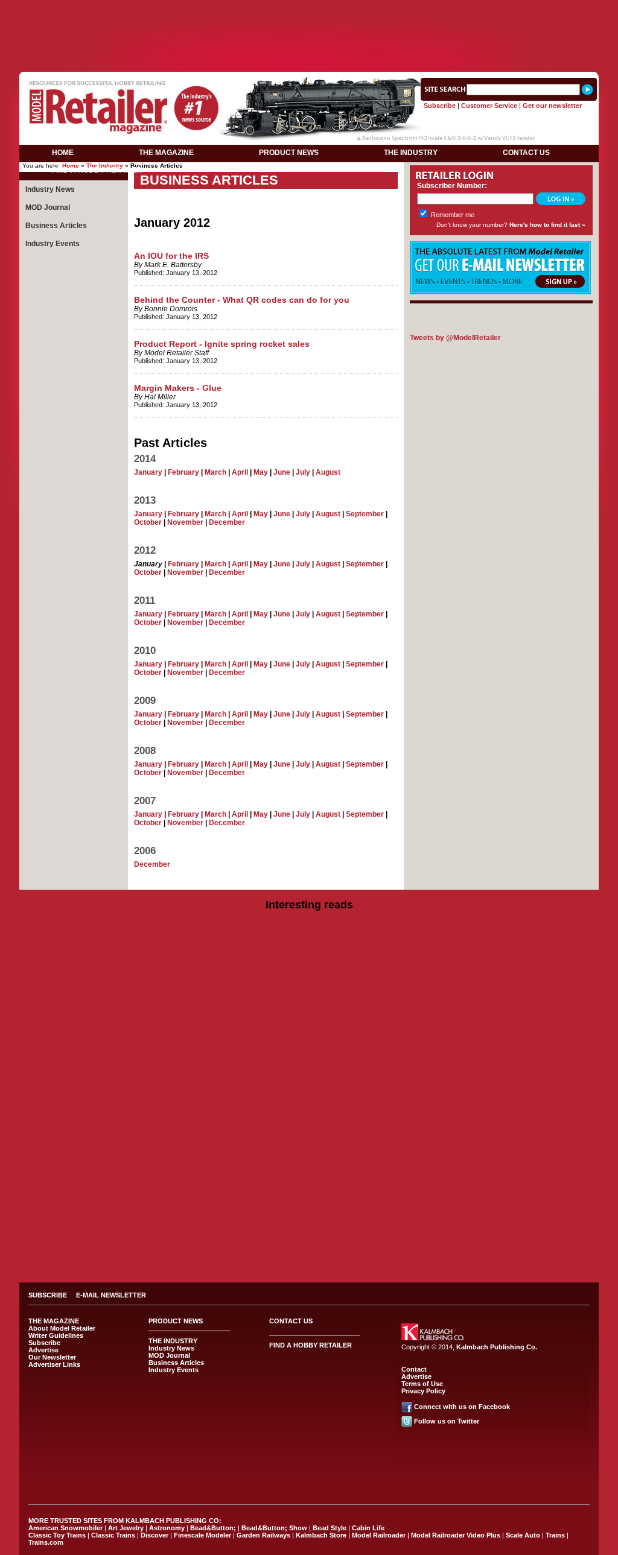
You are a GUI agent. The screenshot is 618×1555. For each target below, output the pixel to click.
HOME (63, 152)
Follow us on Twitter (446, 1421)
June (281, 472)
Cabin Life (368, 1527)
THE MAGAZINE (166, 152)
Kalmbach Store (321, 1535)
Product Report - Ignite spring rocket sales (222, 344)
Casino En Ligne (309, 1237)
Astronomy (167, 1527)
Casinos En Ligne (309, 1093)
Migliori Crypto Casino (309, 1212)
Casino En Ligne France (309, 1203)
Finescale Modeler (202, 1535)
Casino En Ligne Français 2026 (309, 1228)
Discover (154, 1535)
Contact (414, 1369)
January (148, 472)
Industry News (50, 189)
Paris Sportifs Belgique (309, 1169)
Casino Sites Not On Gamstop (309, 992)
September (365, 514)
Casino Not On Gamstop (100, 7)
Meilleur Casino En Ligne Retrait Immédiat (309, 1085)
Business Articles (56, 225)
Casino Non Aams (309, 1127)
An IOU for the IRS (171, 256)
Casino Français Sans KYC (309, 1254)
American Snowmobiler (65, 1527)
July (303, 472)
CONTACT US (526, 152)
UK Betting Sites (309, 1068)
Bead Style (329, 1527)
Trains (555, 1535)
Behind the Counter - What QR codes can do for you (241, 300)
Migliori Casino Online (309, 958)
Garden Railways (263, 1535)
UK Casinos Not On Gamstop (309, 1043)
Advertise (43, 1350)
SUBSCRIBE (47, 1295)
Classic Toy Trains (57, 1535)
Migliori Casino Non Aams (309, 1144)
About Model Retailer (61, 1328)
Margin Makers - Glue (177, 388)
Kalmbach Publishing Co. (496, 1347)
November (185, 522)
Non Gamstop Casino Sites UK (309, 1009)
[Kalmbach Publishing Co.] (432, 1337)
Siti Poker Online (309, 1262)
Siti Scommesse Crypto (309, 1186)
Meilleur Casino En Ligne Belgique (309, 1178)
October (148, 522)
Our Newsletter (52, 1357)
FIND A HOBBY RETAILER (97, 170)
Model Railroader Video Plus (455, 1535)
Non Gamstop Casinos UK (309, 933)
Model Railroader (379, 1535)
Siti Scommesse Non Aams (413, 7)
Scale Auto (523, 1535)
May (260, 472)
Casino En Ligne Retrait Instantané (294, 7)
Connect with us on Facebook (462, 1406)
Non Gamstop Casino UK (309, 1000)
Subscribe (440, 105)
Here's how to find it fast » (547, 224)
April (240, 472)
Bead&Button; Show (274, 1527)
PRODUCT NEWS (289, 152)
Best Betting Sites (309, 1017)
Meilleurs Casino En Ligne (309, 1220)
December (227, 522)
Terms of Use (422, 1383)
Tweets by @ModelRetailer (455, 338)
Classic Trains (113, 1535)
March (215, 472)
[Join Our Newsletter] (500, 292)
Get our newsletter (552, 105)
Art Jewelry (126, 1527)
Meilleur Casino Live (188, 7)
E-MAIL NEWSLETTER (111, 1295)
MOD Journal (47, 207)
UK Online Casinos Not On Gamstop (309, 967)
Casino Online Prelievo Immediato (309, 941)
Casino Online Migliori (309, 1152)
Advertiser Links (54, 1364)
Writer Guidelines (55, 1335)
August (328, 472)
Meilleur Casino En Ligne (309, 1076)
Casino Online (309, 1245)
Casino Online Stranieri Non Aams (309, 984)
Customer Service (489, 105)
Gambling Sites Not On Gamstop (309, 1136)
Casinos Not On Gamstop (516, 7)
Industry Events (52, 243)
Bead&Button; (213, 1527)
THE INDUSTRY (411, 152)
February (183, 472)
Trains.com (45, 1542)
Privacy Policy (423, 1391)
